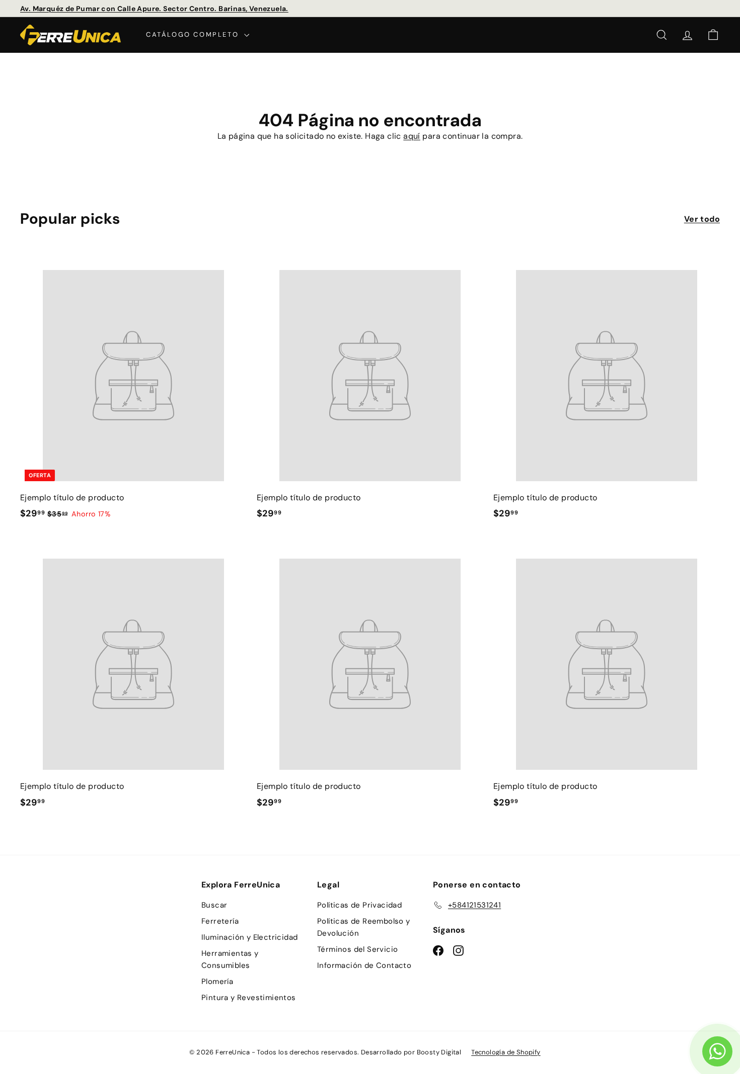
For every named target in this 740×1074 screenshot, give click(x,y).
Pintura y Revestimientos (248, 998)
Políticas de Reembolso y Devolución (363, 927)
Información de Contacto (364, 965)
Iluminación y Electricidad (249, 937)
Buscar (214, 905)
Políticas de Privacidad (359, 905)
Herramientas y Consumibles (230, 959)
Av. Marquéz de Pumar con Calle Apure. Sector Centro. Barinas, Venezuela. (154, 8)
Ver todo (702, 219)
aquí (411, 136)
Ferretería (220, 921)
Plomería (217, 981)
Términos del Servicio (357, 949)
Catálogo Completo (194, 34)
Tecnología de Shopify (505, 1052)
